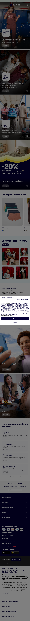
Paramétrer (15, 322)
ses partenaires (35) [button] (8, 303)
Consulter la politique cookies (7, 315)
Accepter (15, 318)
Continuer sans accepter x (8, 297)
